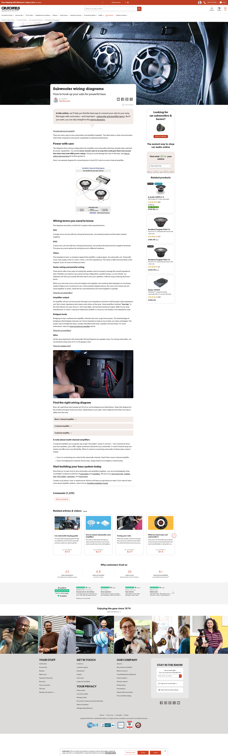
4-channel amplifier (62, 433)
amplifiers (96, 474)
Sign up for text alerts (168, 683)
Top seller (150, 183)
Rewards (41, 671)
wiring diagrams (97, 120)
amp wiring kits (117, 474)
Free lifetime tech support (114, 2)
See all (85, 511)
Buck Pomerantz (64, 101)
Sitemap (126, 715)
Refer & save (42, 674)
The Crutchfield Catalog (124, 696)
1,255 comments (129, 104)
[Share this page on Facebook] (122, 99)
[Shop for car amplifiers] (62, 330)
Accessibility (118, 715)
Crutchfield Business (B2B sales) (126, 674)
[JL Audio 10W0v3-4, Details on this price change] (154, 205)
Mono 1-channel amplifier (64, 419)
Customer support (82, 667)
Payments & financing (45, 678)
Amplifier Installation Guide (97, 483)
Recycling (42, 681)
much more (83, 476)
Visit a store (80, 678)
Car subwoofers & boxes (35, 20)
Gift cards (42, 688)
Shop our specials (44, 685)
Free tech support (122, 681)
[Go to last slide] (103, 2)
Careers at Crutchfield (83, 681)
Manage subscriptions (46, 692)
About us (119, 664)
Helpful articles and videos (125, 692)
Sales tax (102, 715)
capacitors (71, 476)
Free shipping (21, 2)
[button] (174, 535)
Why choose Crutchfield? (124, 667)
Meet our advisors (122, 671)
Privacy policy (81, 690)
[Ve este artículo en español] (64, 131)
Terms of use (109, 715)
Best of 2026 (158, 183)
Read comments (62, 499)
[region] (114, 535)
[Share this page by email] (118, 99)
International (80, 671)
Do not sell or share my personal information (90, 701)
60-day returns (121, 685)
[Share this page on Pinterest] (127, 99)
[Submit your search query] (139, 9)
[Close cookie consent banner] (165, 751)
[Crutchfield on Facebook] (161, 703)
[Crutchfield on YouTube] (178, 703)
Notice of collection (83, 704)
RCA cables (61, 476)
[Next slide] (125, 2)
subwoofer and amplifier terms (111, 116)
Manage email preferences (85, 708)
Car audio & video (22, 20)
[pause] (128, 2)
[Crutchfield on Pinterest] (170, 703)
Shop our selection (160, 136)
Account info (43, 667)
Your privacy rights (82, 694)
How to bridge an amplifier (80, 326)
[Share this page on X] (131, 99)
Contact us (80, 664)
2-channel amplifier (62, 426)
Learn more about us (113, 612)
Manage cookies (82, 697)
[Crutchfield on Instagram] (165, 703)
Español (79, 674)
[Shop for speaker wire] (62, 346)
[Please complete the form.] (180, 676)
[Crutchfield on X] (174, 703)
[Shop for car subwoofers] (62, 293)
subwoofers (84, 474)
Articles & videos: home (7, 20)
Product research (122, 678)
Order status (43, 664)
